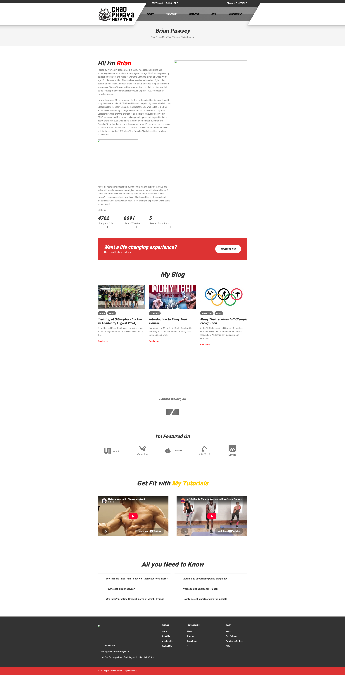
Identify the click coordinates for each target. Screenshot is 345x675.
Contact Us (167, 646)
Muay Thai (207, 313)
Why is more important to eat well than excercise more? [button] (137, 578)
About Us (166, 636)
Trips (111, 313)
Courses (155, 313)
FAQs (228, 646)
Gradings (194, 14)
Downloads (192, 641)
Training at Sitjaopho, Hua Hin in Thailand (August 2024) (120, 321)
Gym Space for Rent (234, 641)
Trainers (171, 14)
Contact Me (228, 249)
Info (213, 14)
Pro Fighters (231, 636)
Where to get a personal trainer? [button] (200, 588)
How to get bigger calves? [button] (120, 588)
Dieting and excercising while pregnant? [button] (205, 578)
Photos (190, 636)
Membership (235, 14)
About (150, 14)
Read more (103, 341)
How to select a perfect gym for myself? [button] (205, 599)
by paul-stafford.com (113, 671)
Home (164, 631)
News (102, 313)
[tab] (134, 579)
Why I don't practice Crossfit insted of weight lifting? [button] (135, 599)
